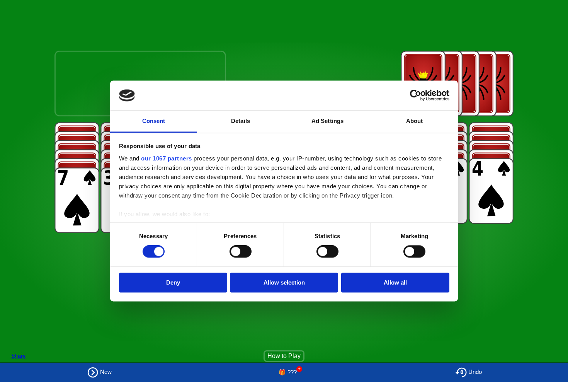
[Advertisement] (143, 20)
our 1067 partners (166, 158)
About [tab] (414, 121)
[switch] (241, 252)
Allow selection (284, 282)
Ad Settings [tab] (327, 121)
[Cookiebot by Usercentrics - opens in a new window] (415, 95)
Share (18, 356)
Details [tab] (240, 121)
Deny (173, 282)
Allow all (395, 282)
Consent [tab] (153, 121)
